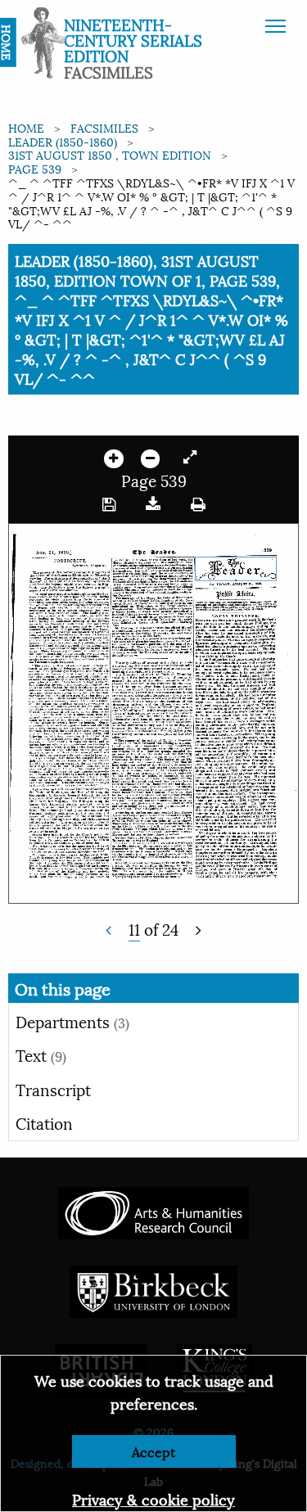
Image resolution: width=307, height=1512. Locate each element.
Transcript (53, 1088)
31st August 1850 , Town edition (109, 154)
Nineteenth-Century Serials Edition (133, 39)
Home (26, 127)
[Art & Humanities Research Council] (153, 1210)
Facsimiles (104, 127)
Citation (44, 1122)
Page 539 (34, 168)
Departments (72, 1021)
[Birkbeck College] (153, 1289)
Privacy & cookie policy (153, 1498)
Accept (153, 1451)
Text (41, 1054)
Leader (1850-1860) (62, 141)
